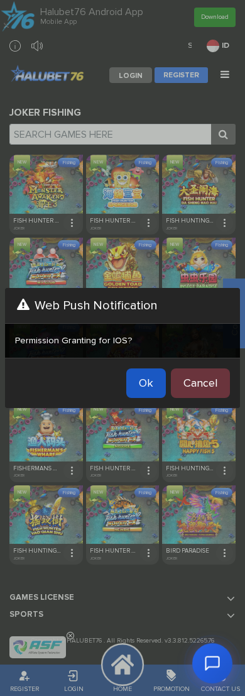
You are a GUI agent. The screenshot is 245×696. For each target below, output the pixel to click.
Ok (146, 383)
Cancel (200, 383)
